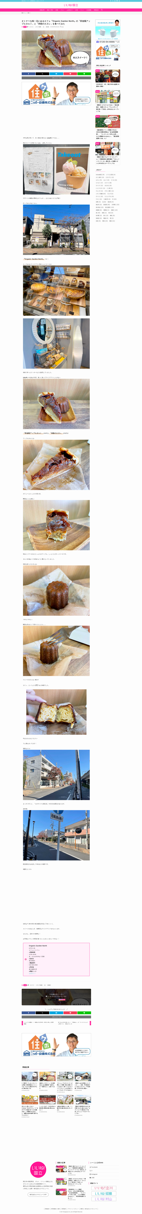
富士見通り (109, 207)
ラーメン (99, 196)
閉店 (105, 221)
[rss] (119, 1)
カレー (106, 180)
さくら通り (100, 177)
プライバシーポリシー (73, 1208)
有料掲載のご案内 (55, 1208)
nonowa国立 (100, 174)
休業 (98, 202)
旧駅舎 (106, 210)
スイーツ (31, 26)
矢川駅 (99, 215)
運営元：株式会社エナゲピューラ (88, 1208)
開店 (112, 221)
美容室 (99, 218)
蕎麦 (106, 218)
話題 (25, 26)
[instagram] (115, 1)
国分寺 (110, 202)
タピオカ (108, 185)
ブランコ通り (109, 191)
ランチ (110, 193)
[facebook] (111, 1)
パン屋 (109, 188)
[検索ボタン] (102, 10)
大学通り (115, 204)
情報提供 (47, 1208)
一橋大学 (107, 199)
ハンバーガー (100, 188)
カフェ (99, 180)
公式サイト (32, 973)
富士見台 (99, 207)
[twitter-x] (113, 1)
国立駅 (47, 26)
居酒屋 (99, 210)
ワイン (99, 199)
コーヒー (99, 182)
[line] (117, 1)
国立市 (99, 204)
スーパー (99, 185)
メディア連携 (38, 26)
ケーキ (114, 180)
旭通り (114, 210)
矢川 (110, 212)
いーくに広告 (110, 174)
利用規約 (64, 1208)
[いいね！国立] (71, 5)
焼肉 (104, 212)
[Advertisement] (56, 119)
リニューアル (109, 196)
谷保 (98, 221)
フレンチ (99, 191)
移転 (112, 215)
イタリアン (110, 177)
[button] (28, 73)
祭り (106, 215)
